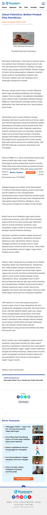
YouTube (31, 500)
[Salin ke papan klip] (28, 396)
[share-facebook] (18, 396)
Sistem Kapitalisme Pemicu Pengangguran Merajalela (16, 448)
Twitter (26, 500)
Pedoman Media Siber (27, 502)
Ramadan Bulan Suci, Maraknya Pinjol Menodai (23, 380)
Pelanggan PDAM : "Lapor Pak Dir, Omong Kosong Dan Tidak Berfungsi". (18, 429)
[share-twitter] (21, 396)
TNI (20, 7)
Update (31, 172)
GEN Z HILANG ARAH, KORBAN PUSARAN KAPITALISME (14, 469)
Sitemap (38, 502)
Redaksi (8, 502)
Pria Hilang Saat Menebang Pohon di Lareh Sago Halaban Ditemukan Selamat (17, 439)
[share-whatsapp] (25, 396)
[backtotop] (23, 487)
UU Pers (15, 502)
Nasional (12, 7)
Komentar (24, 402)
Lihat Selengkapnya (23, 479)
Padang (43, 7)
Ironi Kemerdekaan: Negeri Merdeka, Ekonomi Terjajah (16, 458)
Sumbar (33, 7)
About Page (34, 497)
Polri (26, 7)
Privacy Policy (19, 504)
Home (4, 7)
